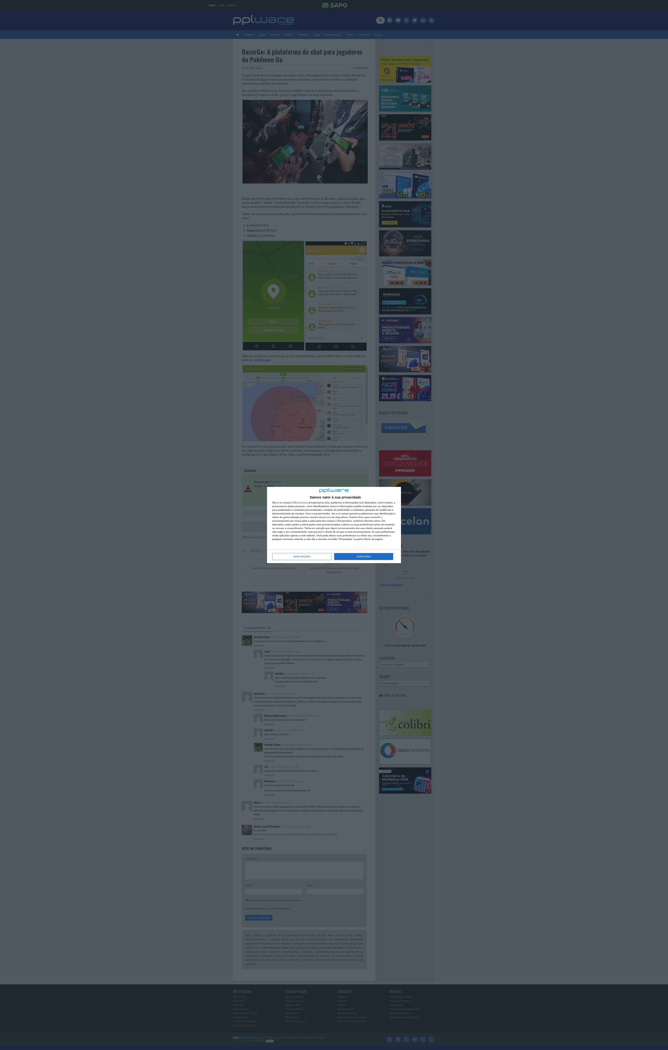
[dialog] (334, 525)
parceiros (302, 502)
